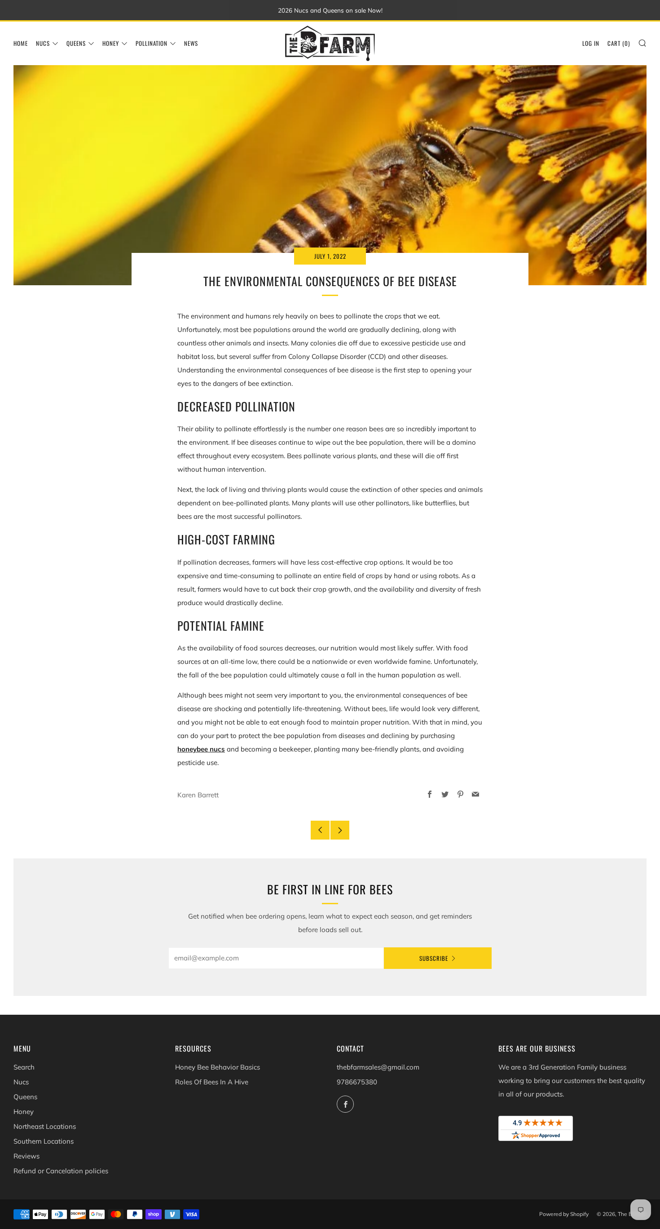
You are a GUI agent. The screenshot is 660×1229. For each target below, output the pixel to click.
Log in (590, 43)
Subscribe (433, 958)
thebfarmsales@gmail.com (378, 1067)
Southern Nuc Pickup (516, 1190)
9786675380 (357, 1082)
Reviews (26, 1156)
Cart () (618, 43)
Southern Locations (43, 1141)
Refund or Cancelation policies (60, 1171)
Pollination (151, 43)
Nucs (43, 43)
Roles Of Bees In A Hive (211, 1082)
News (191, 43)
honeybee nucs (201, 749)
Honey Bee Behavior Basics (217, 1067)
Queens (76, 43)
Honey (110, 43)
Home (20, 43)
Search (24, 1067)
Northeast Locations (44, 1126)
